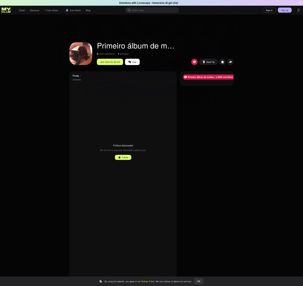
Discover (34, 10)
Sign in (269, 10)
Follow (125, 157)
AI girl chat (171, 3)
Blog (88, 10)
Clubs (22, 10)
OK (198, 281)
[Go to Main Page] (6, 10)
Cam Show (52, 10)
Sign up (284, 10)
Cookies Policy (147, 281)
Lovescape (143, 3)
